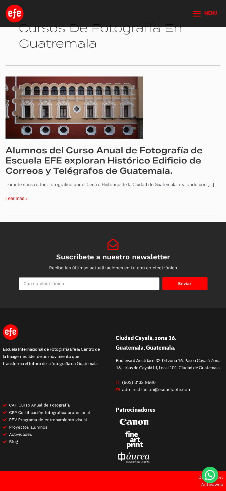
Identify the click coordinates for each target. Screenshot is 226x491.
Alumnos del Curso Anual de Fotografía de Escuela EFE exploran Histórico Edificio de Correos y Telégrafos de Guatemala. (104, 160)
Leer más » (17, 198)
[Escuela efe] (15, 13)
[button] (210, 475)
